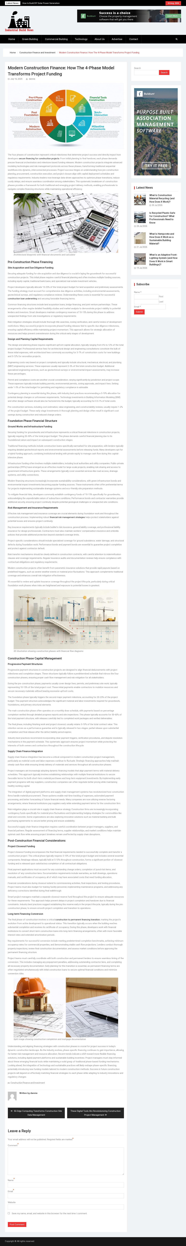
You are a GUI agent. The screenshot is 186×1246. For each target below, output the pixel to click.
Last (161, 301)
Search (137, 68)
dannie (32, 79)
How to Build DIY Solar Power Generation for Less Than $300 (41, 4)
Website (12, 1202)
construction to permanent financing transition (77, 919)
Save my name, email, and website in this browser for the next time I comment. (49, 1213)
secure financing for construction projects (39, 158)
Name (11, 1180)
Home (11, 39)
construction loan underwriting (22, 298)
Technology (81, 39)
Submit (139, 312)
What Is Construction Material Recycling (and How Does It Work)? (162, 198)
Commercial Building (56, 39)
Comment (12, 1145)
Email (10, 1191)
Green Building (30, 39)
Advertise (117, 39)
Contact (133, 39)
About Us (100, 39)
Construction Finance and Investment (28, 1083)
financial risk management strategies (67, 517)
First (161, 296)
